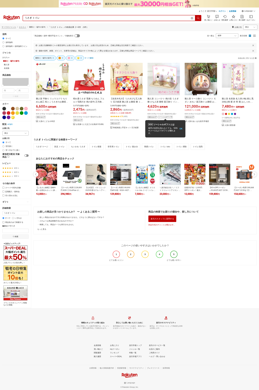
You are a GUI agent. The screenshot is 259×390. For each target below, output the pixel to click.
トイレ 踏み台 (132, 146)
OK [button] (181, 129)
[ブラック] (4, 108)
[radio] (3, 38)
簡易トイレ (149, 146)
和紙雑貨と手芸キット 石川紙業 (126, 128)
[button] (248, 11)
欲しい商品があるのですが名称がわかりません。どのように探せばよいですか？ (72, 217)
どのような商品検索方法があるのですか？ (57, 221)
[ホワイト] (8, 108)
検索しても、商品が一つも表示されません (57, 224)
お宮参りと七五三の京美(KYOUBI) (90, 124)
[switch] (26, 155)
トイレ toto (165, 146)
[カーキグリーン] (21, 108)
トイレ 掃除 (181, 146)
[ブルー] (26, 113)
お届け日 (6, 138)
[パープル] (8, 117)
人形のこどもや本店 (47, 121)
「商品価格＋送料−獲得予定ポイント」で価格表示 (53, 36)
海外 (11, 124)
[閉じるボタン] (253, 45)
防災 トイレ (59, 146)
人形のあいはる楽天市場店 (198, 121)
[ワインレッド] (4, 113)
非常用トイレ (113, 146)
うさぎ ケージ (42, 146)
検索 (16, 96)
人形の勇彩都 (230, 125)
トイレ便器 (96, 146)
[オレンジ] (13, 113)
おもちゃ (22, 27)
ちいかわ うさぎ (78, 146)
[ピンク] (26, 108)
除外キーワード (8, 226)
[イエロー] (17, 113)
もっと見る (41, 229)
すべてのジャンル (9, 27)
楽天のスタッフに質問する (162, 219)
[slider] (2, 85)
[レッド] (8, 113)
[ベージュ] (17, 108)
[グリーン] (21, 113)
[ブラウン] (13, 108)
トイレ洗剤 (198, 146)
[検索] (198, 18)
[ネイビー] (4, 117)
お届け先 (6, 128)
